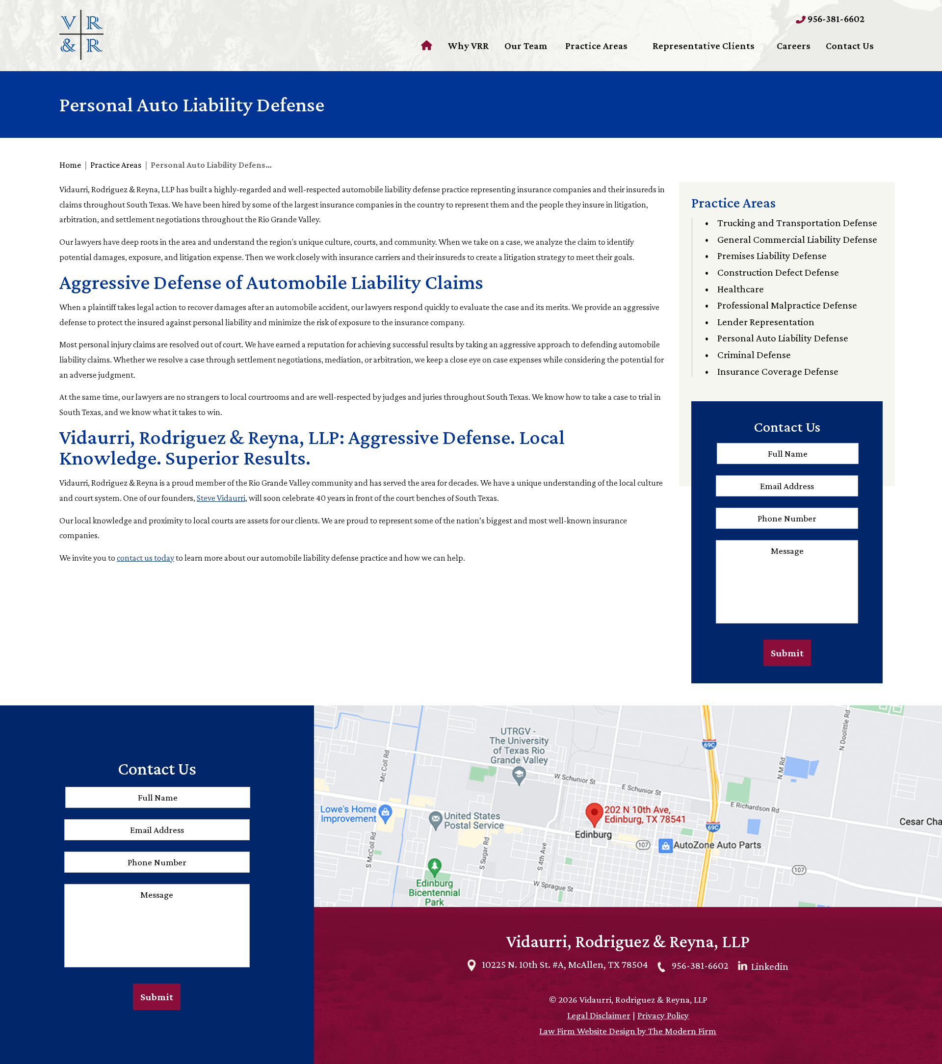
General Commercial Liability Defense (797, 239)
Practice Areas (596, 45)
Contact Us (850, 45)
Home (428, 46)
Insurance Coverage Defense (777, 371)
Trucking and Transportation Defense (797, 223)
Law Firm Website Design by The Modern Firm (627, 1031)
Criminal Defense (754, 355)
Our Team (525, 45)
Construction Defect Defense (778, 272)
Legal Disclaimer (598, 1015)
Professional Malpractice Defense (787, 305)
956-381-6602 (836, 18)
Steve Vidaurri (221, 498)
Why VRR (468, 45)
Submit (787, 653)
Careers (794, 45)
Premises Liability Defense (772, 255)
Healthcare (740, 289)
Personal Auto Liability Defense (782, 338)
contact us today (145, 558)
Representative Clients (704, 45)
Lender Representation (765, 322)
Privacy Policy (663, 1015)
